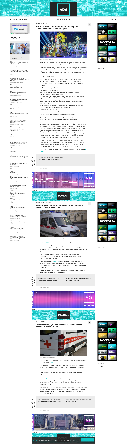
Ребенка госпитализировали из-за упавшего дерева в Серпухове (48, 279)
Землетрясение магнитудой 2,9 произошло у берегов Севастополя (18, 216)
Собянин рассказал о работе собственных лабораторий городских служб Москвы (19, 57)
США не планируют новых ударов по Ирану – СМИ (18, 164)
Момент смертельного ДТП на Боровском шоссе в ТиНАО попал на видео (18, 230)
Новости (15, 38)
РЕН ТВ (52, 362)
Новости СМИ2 (35, 190)
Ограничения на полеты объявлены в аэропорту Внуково (18, 186)
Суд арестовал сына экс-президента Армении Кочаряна (18, 99)
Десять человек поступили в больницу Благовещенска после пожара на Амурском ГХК (19, 121)
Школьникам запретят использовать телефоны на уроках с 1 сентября (18, 143)
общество (12, 89)
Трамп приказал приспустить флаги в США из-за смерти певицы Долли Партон (19, 179)
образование (12, 145)
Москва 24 (63, 19)
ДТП (17, 232)
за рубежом (16, 66)
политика (11, 66)
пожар (17, 82)
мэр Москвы (12, 153)
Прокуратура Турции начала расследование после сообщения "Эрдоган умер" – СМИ (17, 237)
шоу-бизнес (16, 181)
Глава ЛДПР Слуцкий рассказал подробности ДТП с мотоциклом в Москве (18, 201)
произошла (55, 262)
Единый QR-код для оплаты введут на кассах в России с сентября (19, 86)
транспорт (12, 116)
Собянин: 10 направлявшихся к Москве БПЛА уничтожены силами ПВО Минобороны (19, 150)
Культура (48, 23)
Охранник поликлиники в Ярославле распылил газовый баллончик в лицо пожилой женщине (49, 401)
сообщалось (47, 379)
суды (11, 102)
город (16, 116)
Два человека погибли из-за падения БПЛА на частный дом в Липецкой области (18, 107)
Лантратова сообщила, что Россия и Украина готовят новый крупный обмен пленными (19, 72)
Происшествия (49, 202)
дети (46, 168)
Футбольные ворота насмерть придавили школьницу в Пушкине (78, 279)
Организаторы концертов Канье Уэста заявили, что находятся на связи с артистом (19, 193)
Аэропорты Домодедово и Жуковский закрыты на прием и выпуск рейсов (19, 157)
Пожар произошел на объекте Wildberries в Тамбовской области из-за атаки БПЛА (19, 79)
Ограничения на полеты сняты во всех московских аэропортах (19, 114)
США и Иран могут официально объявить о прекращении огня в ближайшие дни (17, 209)
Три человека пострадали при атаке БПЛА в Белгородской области (18, 136)
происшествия (13, 82)
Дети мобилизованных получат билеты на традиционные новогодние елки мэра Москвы (50, 159)
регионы (21, 82)
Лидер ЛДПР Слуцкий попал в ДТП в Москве (18, 222)
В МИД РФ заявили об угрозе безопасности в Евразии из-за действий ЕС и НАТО (17, 129)
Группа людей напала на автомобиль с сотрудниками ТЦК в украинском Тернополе (19, 171)
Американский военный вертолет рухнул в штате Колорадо (18, 93)
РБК (47, 243)
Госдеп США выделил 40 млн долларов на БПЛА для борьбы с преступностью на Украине (19, 64)
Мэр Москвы (13, 42)
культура (42, 168)
